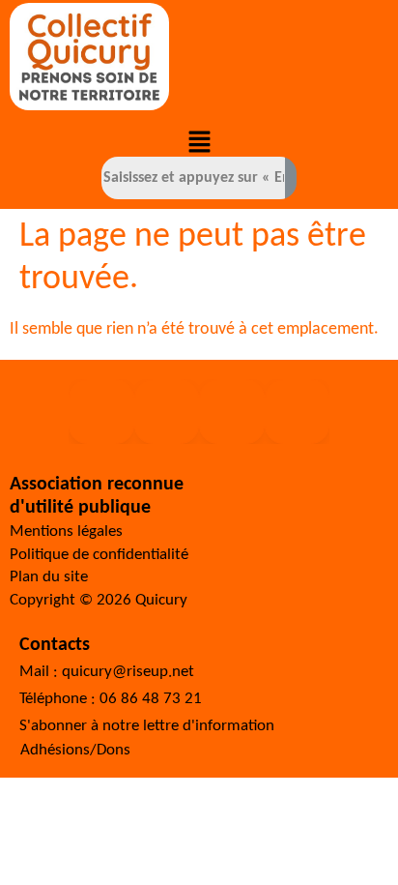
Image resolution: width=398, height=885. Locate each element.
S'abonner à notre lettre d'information (146, 726)
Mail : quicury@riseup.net (106, 672)
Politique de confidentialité (99, 554)
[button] (199, 144)
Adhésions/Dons (75, 750)
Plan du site (49, 577)
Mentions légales (66, 531)
